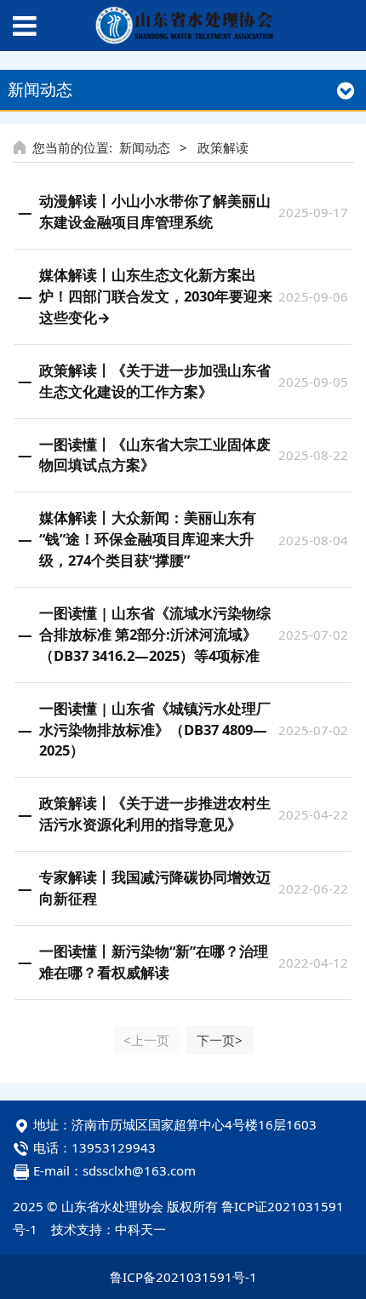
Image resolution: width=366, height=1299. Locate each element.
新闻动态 (144, 147)
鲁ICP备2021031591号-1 (183, 1276)
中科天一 (140, 1229)
